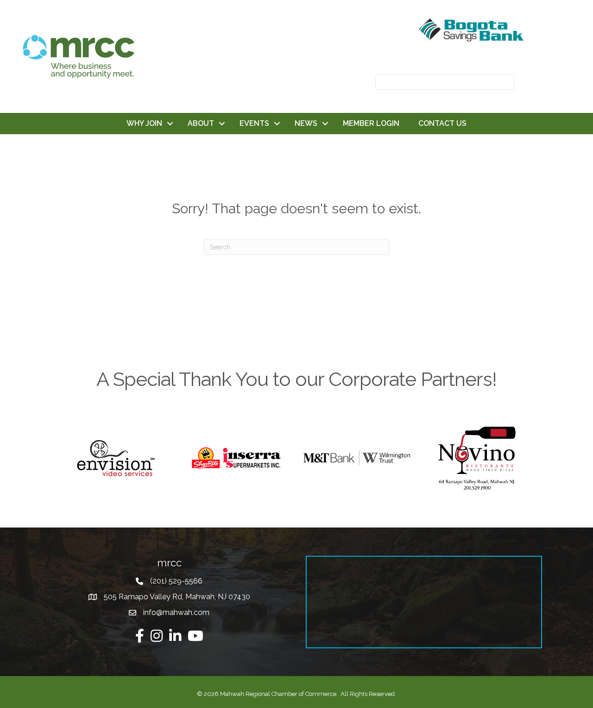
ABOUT (201, 123)
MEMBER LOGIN (371, 123)
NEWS (306, 123)
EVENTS (254, 123)
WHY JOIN (144, 123)
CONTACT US (442, 123)
